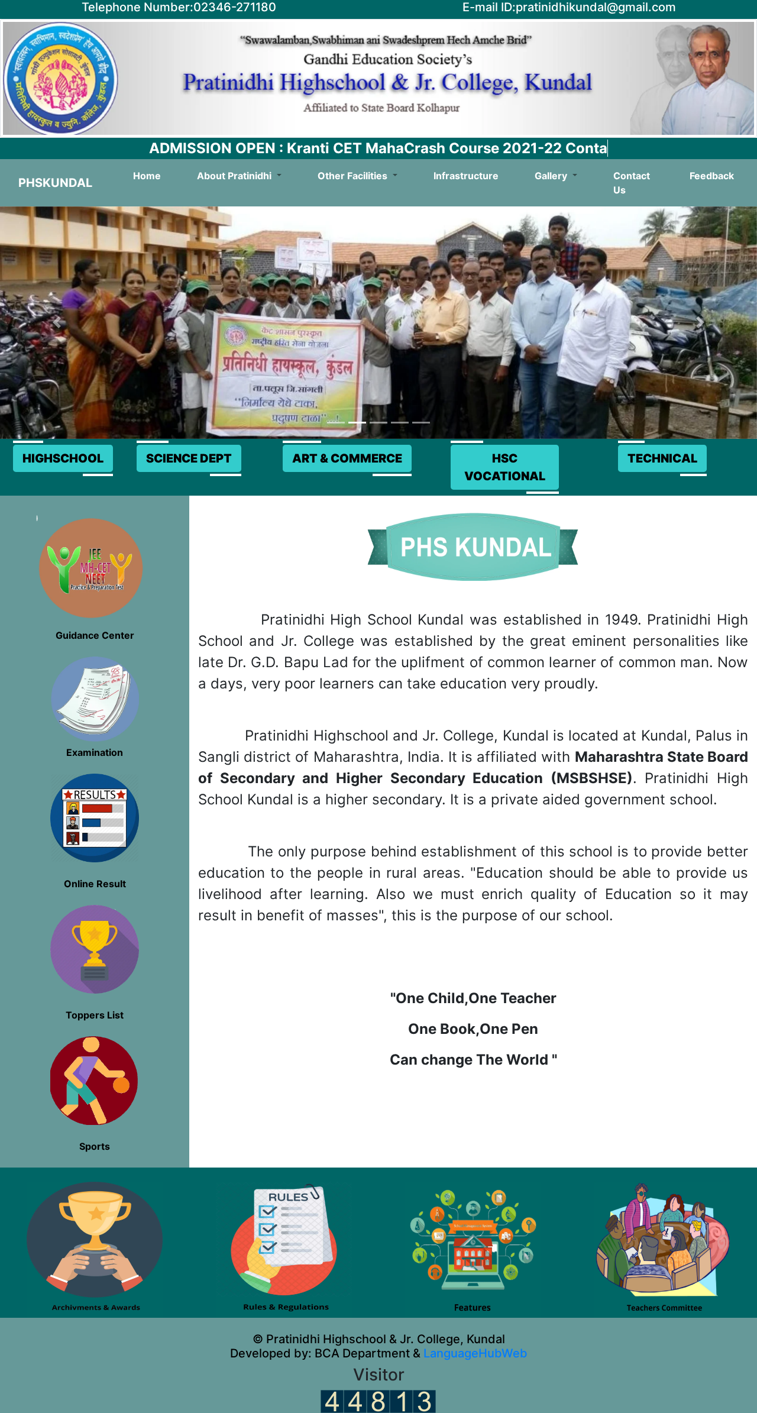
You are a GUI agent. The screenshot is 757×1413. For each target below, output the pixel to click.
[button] (57, 322)
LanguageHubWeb (474, 1353)
